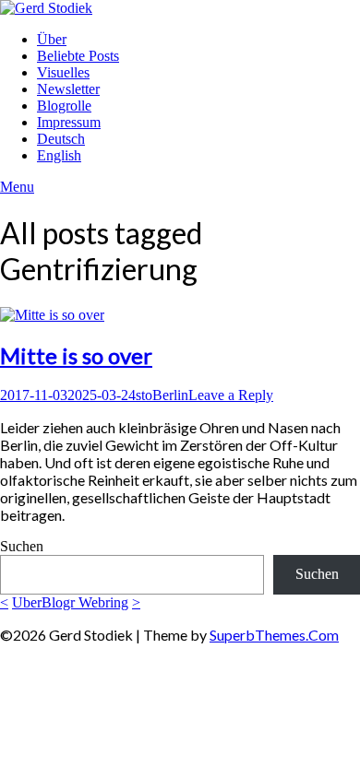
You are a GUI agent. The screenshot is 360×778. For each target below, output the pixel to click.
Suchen (21, 546)
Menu (17, 186)
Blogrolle (64, 105)
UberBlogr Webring (70, 602)
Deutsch (61, 139)
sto (144, 395)
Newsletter (68, 89)
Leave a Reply (230, 395)
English (59, 155)
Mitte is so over (76, 355)
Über (51, 39)
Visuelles (63, 72)
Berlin (170, 395)
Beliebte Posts (78, 56)
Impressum (69, 122)
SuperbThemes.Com (274, 634)
